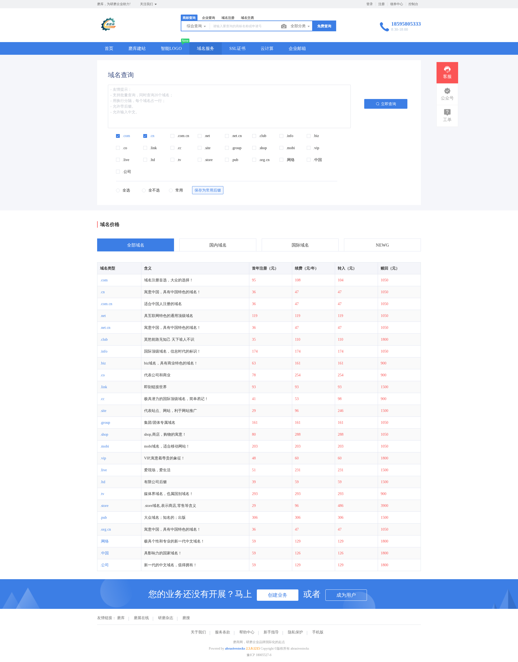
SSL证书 (237, 48)
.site (103, 411)
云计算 (267, 48)
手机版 (317, 632)
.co (102, 375)
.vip (103, 458)
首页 (109, 48)
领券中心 (396, 4)
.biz (103, 363)
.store (104, 506)
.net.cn (105, 328)
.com (104, 280)
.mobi (104, 446)
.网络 (104, 541)
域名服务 (205, 48)
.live (103, 470)
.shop (104, 434)
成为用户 (346, 595)
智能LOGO (171, 48)
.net (103, 316)
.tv (102, 494)
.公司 (104, 565)
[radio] (123, 191)
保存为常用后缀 (208, 190)
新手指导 (271, 632)
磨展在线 (141, 618)
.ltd (102, 482)
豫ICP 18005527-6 (259, 655)
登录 (369, 4)
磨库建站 (137, 48)
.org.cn (105, 529)
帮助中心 (246, 632)
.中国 (104, 553)
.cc (102, 399)
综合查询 (195, 26)
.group (105, 423)
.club (104, 339)
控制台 (413, 4)
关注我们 (147, 4)
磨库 (121, 618)
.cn (102, 292)
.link (103, 387)
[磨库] (109, 31)
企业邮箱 (297, 48)
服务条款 (222, 632)
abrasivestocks (235, 648)
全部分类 (299, 26)
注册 (381, 4)
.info (103, 351)
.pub (103, 518)
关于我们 (198, 632)
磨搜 (186, 618)
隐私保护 (295, 632)
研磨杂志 (165, 618)
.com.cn (106, 304)
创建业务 (277, 595)
